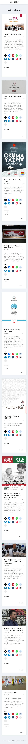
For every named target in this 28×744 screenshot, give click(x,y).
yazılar (23, 36)
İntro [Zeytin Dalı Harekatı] (12, 96)
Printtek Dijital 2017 (10, 693)
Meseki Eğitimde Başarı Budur (13, 34)
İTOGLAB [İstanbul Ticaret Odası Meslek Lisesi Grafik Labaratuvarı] (12, 561)
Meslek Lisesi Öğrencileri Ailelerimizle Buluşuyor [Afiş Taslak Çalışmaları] (13, 495)
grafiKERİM (14, 2)
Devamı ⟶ (21, 74)
